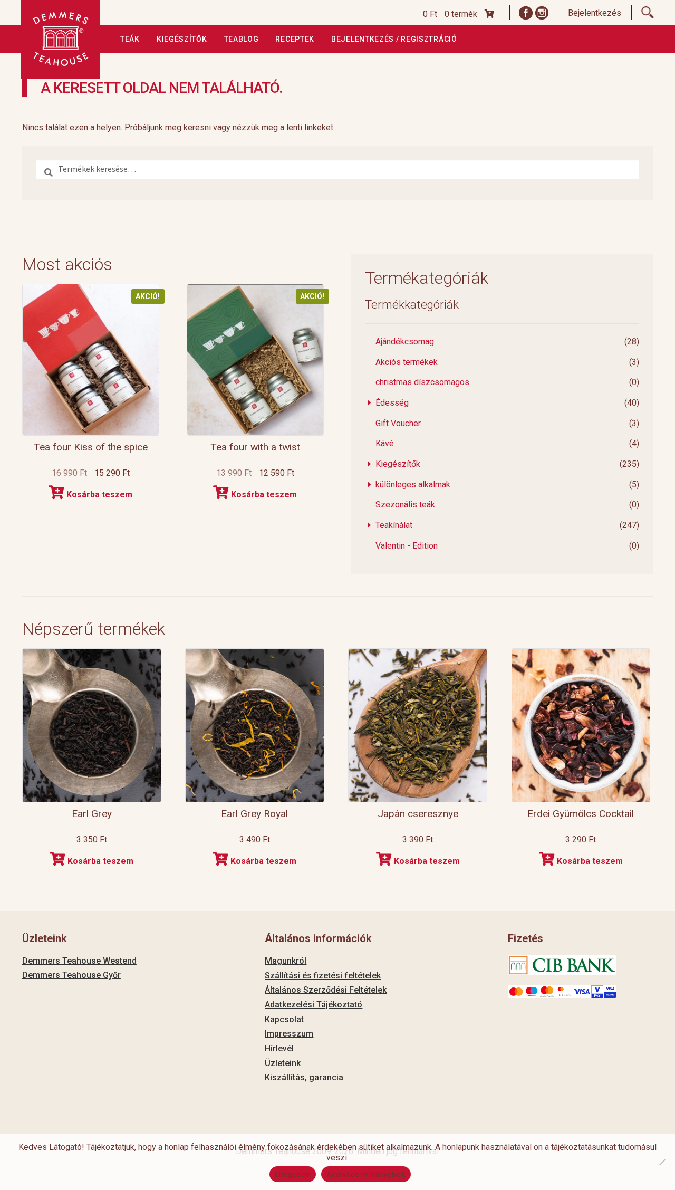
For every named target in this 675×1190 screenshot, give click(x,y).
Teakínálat (393, 525)
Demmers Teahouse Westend (79, 961)
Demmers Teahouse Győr (71, 975)
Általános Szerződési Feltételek (326, 990)
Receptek (294, 39)
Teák (130, 39)
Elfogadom (293, 1174)
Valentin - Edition (406, 546)
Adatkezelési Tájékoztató (313, 1005)
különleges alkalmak (412, 484)
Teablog (241, 39)
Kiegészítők (182, 39)
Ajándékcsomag (404, 342)
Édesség (392, 403)
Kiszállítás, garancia (304, 1077)
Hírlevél (279, 1048)
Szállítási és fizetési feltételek (323, 976)
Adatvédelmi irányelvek (366, 1174)
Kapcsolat (284, 1019)
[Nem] (662, 1162)
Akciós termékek (406, 362)
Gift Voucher (398, 423)
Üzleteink (283, 1063)
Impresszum (289, 1034)
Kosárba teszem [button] (99, 495)
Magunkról (285, 961)
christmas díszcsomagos (422, 382)
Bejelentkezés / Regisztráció (394, 39)
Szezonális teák (405, 505)
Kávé (384, 443)
